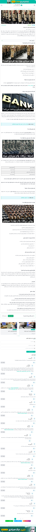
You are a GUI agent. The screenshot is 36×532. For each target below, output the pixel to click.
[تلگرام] (18, 521)
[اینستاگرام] (27, 521)
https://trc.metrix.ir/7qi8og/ (22, 413)
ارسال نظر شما (31, 351)
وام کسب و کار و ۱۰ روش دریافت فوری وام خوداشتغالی (20, 124)
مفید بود (11, 315)
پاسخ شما (3, 362)
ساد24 (10, 526)
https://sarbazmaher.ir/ (15, 387)
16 (20, 518)
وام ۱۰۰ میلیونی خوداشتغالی (25, 197)
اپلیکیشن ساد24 (30, 85)
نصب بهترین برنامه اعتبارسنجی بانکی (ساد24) (23, 371)
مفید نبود (5, 315)
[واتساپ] (9, 521)
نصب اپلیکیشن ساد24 (12, 389)
